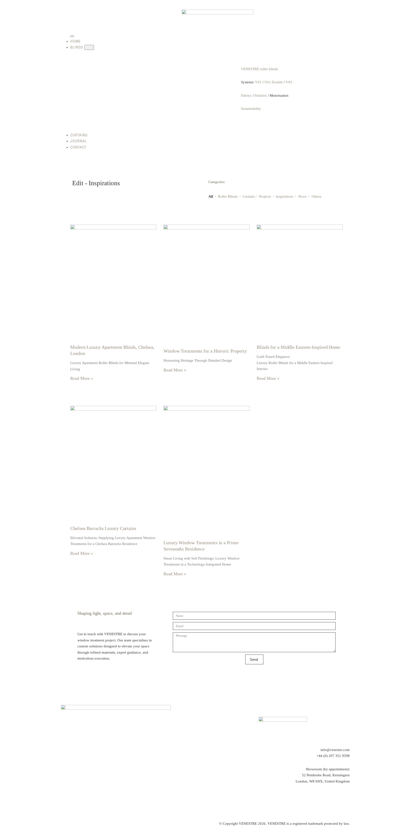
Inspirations (284, 196)
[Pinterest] (319, 799)
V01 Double (273, 82)
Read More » (81, 378)
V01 (258, 82)
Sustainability (251, 109)
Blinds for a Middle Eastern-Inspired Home (298, 347)
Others (316, 196)
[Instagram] (305, 799)
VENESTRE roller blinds (259, 69)
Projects (265, 196)
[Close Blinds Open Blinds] (89, 47)
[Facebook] (332, 799)
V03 (289, 82)
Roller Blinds (228, 196)
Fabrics (246, 95)
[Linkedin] (346, 799)
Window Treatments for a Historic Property (205, 351)
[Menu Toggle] (72, 36)
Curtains (249, 196)
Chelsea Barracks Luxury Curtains (103, 528)
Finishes (261, 95)
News (302, 196)
